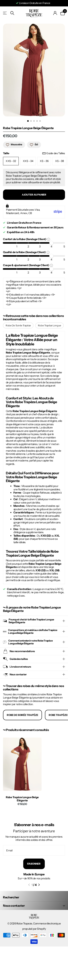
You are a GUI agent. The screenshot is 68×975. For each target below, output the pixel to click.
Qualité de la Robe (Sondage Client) (24, 252)
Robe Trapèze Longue (49, 325)
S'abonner (34, 863)
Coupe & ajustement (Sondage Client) (26, 265)
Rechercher (11, 897)
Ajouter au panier (34, 194)
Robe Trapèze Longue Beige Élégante (22, 799)
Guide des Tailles (55, 153)
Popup (48, 239)
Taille (34, 153)
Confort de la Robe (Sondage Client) (25, 239)
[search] (12, 13)
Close (34, 906)
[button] (29, 885)
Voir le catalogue (5, 13)
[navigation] (27, 120)
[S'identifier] (55, 13)
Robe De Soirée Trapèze (18, 325)
